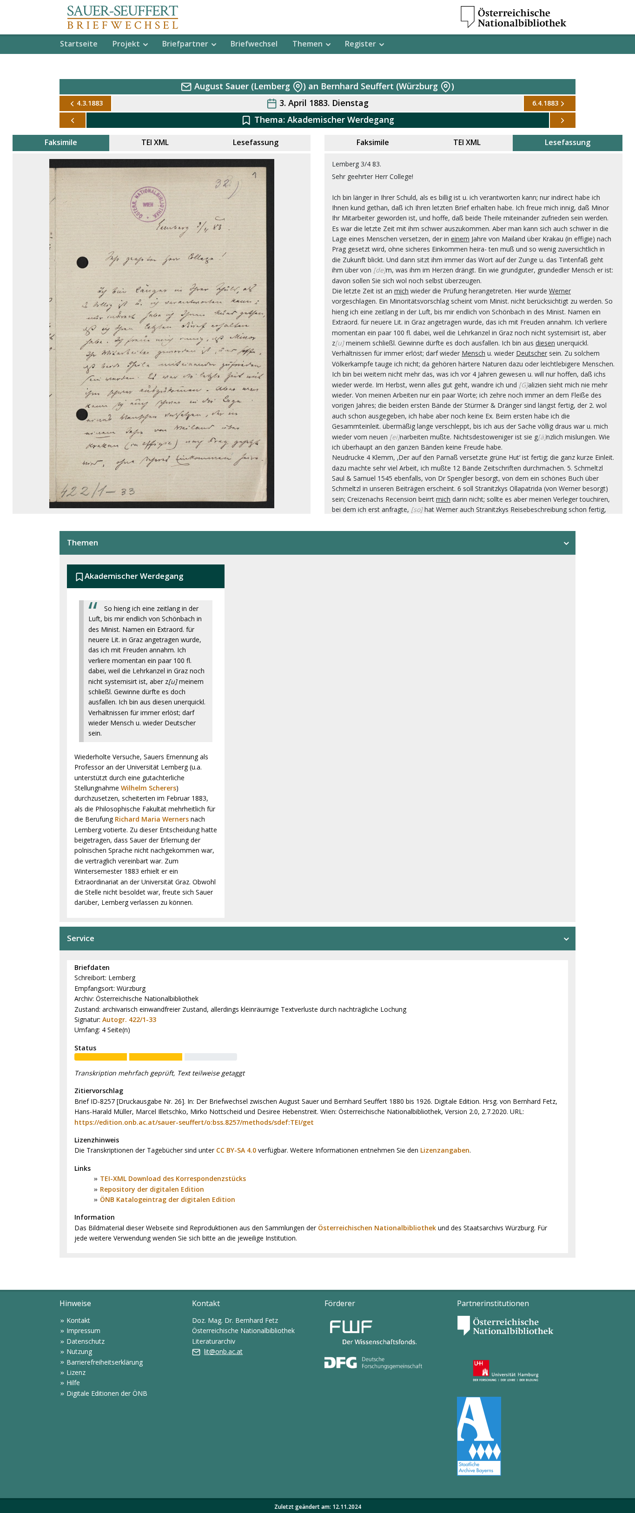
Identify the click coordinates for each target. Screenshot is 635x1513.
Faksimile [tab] (61, 142)
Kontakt (78, 1320)
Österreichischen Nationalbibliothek (377, 1227)
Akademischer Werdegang (340, 119)
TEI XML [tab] (155, 142)
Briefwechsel (254, 44)
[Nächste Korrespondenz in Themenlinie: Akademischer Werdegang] (563, 120)
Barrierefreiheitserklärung (104, 1362)
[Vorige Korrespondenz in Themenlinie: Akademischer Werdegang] (73, 120)
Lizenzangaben (445, 1150)
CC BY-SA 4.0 (236, 1150)
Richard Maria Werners (152, 819)
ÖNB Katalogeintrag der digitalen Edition (167, 1199)
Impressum (83, 1330)
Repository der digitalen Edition (152, 1189)
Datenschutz (85, 1341)
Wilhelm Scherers (148, 787)
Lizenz (76, 1372)
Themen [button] (307, 44)
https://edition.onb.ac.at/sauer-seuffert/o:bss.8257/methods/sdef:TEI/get (194, 1122)
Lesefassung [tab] (255, 142)
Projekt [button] (126, 44)
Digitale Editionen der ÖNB (106, 1393)
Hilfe (73, 1382)
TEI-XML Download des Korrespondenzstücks (173, 1178)
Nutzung (79, 1351)
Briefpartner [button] (185, 44)
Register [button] (360, 44)
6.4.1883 (545, 103)
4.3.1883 (90, 103)
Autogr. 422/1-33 (129, 1019)
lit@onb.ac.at (223, 1351)
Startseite (79, 44)
